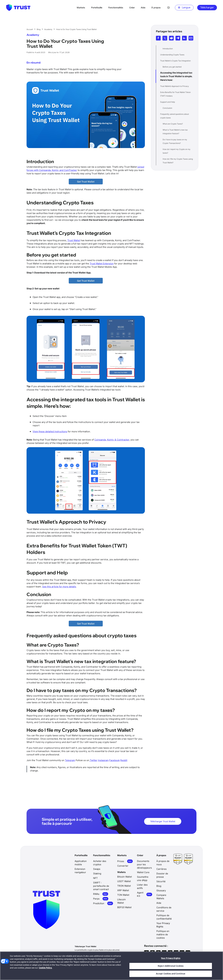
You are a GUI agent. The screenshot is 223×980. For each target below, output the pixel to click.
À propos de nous (162, 863)
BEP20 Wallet (124, 907)
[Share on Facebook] (158, 38)
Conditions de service (163, 909)
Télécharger (207, 7)
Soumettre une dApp (142, 878)
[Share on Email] (191, 38)
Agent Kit (144, 894)
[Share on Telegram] (178, 38)
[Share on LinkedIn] (184, 38)
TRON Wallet (124, 885)
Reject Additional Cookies (170, 966)
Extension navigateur (80, 871)
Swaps (96, 869)
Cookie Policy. (45, 967)
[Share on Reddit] (171, 38)
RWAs (100, 894)
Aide (158, 902)
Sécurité (161, 881)
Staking (97, 873)
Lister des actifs (142, 886)
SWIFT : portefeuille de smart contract (101, 886)
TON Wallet (123, 894)
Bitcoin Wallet (124, 876)
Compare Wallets (161, 897)
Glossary (161, 890)
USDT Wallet (124, 881)
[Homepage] (18, 7)
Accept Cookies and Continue (170, 973)
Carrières (161, 869)
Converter (122, 865)
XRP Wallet (123, 890)
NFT (95, 878)
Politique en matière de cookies (162, 934)
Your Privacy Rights (170, 958)
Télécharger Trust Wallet (162, 821)
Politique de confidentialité (164, 917)
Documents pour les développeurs (144, 864)
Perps (100, 898)
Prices (124, 861)
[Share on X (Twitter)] (164, 38)
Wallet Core (143, 872)
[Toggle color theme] (168, 7)
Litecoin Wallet (121, 901)
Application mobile (81, 863)
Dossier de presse (162, 875)
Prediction (102, 903)
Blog (158, 886)
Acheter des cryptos (99, 863)
